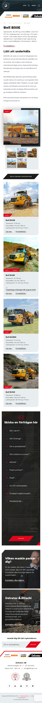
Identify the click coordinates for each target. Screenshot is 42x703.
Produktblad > (9, 46)
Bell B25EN (11, 337)
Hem (5, 23)
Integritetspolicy (24, 696)
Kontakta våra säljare (15, 580)
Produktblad (21, 231)
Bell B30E (10, 392)
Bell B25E (10, 275)
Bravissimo (26, 699)
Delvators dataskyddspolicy (30, 531)
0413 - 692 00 (15, 668)
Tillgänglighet (22, 697)
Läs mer (9, 231)
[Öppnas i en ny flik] (9, 686)
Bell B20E (10, 220)
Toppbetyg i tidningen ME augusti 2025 (21, 290)
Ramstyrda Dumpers (15, 23)
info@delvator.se (34, 528)
